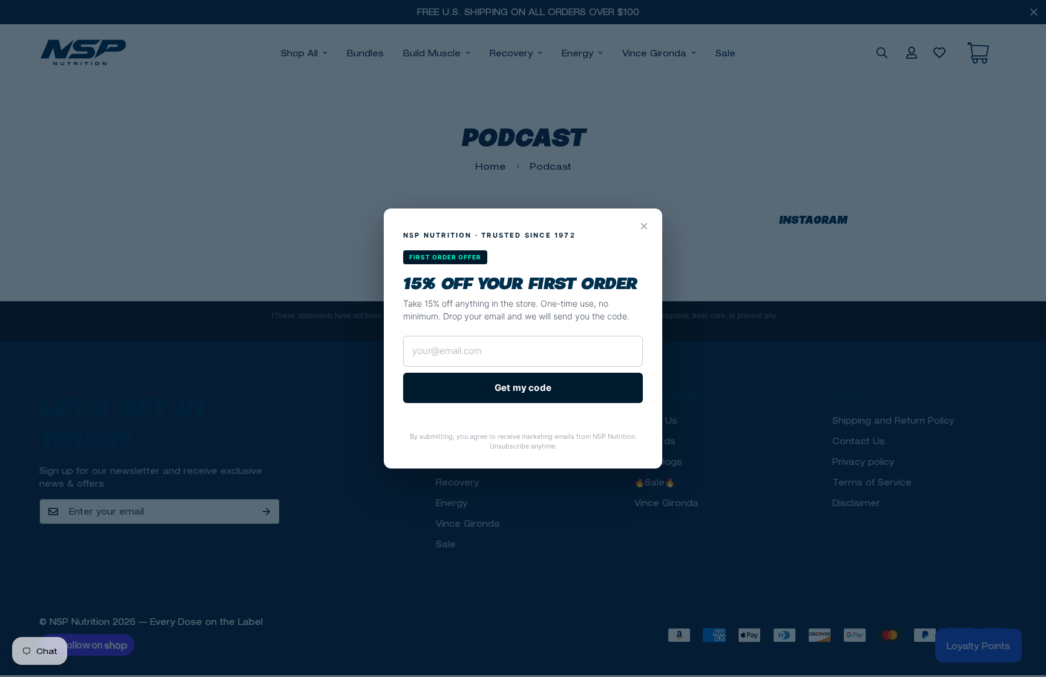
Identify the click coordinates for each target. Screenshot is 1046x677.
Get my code (523, 387)
